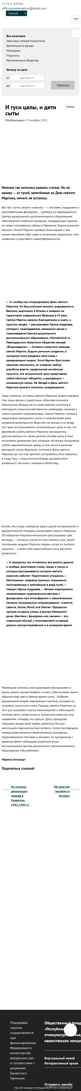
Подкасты (12, 55)
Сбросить (63, 85)
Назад (70, 106)
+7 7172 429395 (13, 4)
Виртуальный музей (59, 1058)
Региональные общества (22, 60)
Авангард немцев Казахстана (25, 40)
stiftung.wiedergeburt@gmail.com (24, 8)
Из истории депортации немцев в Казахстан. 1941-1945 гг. (20, 796)
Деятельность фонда (20, 45)
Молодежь (13, 50)
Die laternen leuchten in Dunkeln (62, 791)
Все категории (15, 35)
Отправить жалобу (58, 1084)
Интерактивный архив (61, 1063)
